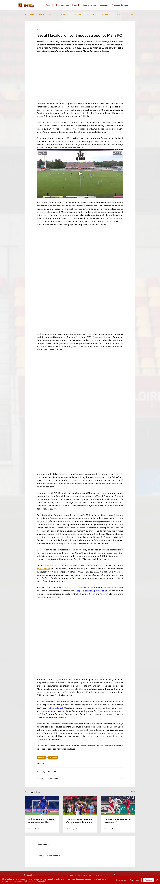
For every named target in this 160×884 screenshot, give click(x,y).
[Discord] (39, 652)
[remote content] (80, 237)
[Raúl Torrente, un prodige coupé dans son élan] (42, 579)
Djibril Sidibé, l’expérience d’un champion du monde (79, 594)
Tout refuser (135, 880)
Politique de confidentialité (35, 881)
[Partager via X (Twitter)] (43, 545)
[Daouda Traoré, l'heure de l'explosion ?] (118, 579)
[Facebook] (25, 652)
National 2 (106, 14)
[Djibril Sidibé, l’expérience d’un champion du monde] (80, 579)
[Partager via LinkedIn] (49, 545)
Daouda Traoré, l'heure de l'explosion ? (117, 594)
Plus (116, 14)
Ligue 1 (41, 14)
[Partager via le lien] (55, 545)
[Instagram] (34, 652)
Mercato (51, 14)
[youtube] (44, 652)
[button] (62, 5)
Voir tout (131, 565)
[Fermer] (157, 880)
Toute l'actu (29, 14)
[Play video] (80, 173)
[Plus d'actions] (122, 29)
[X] (30, 652)
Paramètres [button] (121, 880)
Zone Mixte (77, 14)
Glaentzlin (53, 531)
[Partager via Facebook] (38, 545)
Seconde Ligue (91, 14)
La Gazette (64, 14)
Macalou (41, 531)
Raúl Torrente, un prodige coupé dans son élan (41, 594)
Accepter (148, 880)
